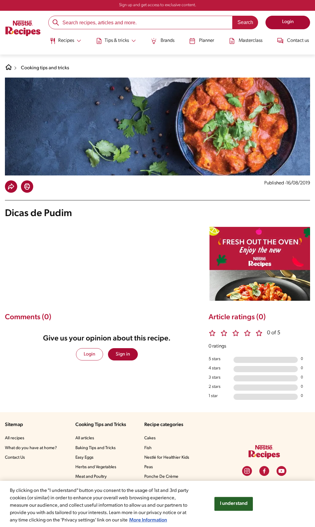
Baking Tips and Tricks (95, 448)
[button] (11, 186)
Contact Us (15, 457)
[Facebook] (264, 471)
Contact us (298, 40)
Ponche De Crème (161, 476)
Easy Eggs (84, 457)
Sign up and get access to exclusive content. (157, 5)
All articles (84, 438)
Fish (148, 448)
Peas (148, 467)
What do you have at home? (31, 448)
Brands (167, 40)
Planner (206, 40)
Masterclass (250, 40)
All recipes (14, 438)
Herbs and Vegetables (95, 467)
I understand (234, 503)
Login (89, 354)
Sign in (123, 354)
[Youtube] (281, 471)
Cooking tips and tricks (45, 68)
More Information (148, 520)
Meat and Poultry (91, 476)
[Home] (23, 29)
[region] (157, 504)
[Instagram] (247, 471)
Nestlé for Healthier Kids (166, 457)
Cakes (150, 438)
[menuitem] (65, 43)
